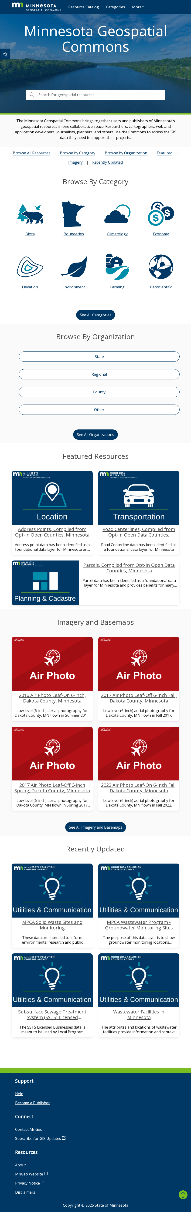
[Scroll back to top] (183, 1194)
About (20, 1165)
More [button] (137, 7)
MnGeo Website (29, 1174)
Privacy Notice (28, 1183)
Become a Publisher (32, 1102)
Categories (115, 7)
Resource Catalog (83, 7)
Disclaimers (25, 1192)
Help (19, 1093)
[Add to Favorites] (5, 54)
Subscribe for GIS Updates (38, 1138)
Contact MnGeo (28, 1129)
